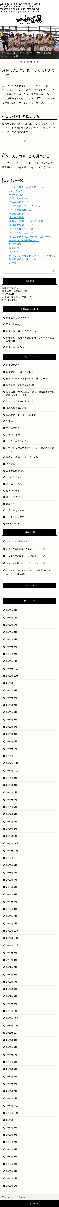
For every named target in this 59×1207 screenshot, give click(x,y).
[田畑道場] (29, 22)
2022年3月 (11, 996)
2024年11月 (12, 763)
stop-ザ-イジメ (17, 191)
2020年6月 (11, 1149)
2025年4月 (11, 727)
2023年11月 (12, 850)
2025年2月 (11, 741)
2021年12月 (12, 1018)
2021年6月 (11, 1062)
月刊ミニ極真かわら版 (21, 229)
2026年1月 (11, 661)
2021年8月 (11, 1047)
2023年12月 (12, 843)
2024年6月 (11, 799)
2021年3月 (11, 1083)
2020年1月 (11, 1186)
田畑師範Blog (13, 324)
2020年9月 (11, 1127)
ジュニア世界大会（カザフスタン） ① (25, 563)
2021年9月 (11, 1040)
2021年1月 (11, 1098)
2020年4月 (11, 1164)
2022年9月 (11, 952)
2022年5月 (11, 982)
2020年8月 (11, 1135)
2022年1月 (11, 1011)
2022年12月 (12, 931)
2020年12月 (12, 1105)
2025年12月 (12, 668)
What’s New (12, 523)
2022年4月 (11, 989)
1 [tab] (21, 62)
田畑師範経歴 (16, 244)
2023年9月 (11, 865)
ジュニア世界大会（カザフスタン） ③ (25, 549)
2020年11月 (12, 1113)
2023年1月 (11, 923)
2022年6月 (11, 974)
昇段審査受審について (21, 225)
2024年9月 (11, 778)
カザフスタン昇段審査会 (18, 541)
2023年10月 (12, 858)
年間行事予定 (13, 497)
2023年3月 (11, 909)
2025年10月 (12, 683)
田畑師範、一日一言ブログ (20, 372)
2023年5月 (11, 894)
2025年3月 (11, 734)
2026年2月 (11, 654)
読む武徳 (14, 248)
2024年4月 (11, 814)
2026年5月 (11, 632)
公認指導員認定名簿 (20, 210)
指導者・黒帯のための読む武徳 (26, 221)
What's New (16, 195)
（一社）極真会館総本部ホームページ (30, 187)
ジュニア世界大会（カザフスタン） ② (25, 556)
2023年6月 (11, 887)
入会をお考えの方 (19, 202)
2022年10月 (12, 945)
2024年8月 (11, 785)
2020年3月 (11, 1171)
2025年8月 (11, 697)
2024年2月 (11, 829)
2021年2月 (11, 1091)
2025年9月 (11, 690)
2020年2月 (11, 1178)
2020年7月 (11, 1142)
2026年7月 (11, 617)
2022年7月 (11, 967)
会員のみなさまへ (19, 198)
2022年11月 (12, 938)
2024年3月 (11, 821)
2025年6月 (11, 712)
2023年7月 (11, 880)
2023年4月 (11, 901)
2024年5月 (11, 807)
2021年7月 (11, 1054)
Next (55, 41)
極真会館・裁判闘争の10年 (24, 240)
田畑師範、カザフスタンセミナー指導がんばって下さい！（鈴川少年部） (31, 572)
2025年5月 (11, 719)
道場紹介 (14, 252)
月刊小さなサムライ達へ (22, 233)
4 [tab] (31, 62)
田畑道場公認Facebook (18, 317)
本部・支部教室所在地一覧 (20, 401)
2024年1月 (11, 836)
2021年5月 (11, 1069)
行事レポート (13, 490)
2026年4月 (11, 639)
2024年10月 (12, 770)
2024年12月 (12, 756)
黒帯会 (13, 262)
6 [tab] (38, 62)
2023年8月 (11, 872)
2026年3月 (11, 646)
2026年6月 (11, 625)
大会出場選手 (16, 214)
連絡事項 (10, 503)
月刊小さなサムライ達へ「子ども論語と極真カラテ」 (30, 449)
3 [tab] (28, 62)
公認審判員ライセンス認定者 (25, 206)
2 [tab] (24, 62)
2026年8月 (11, 610)
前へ (3, 41)
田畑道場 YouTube (15, 347)
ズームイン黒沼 (14, 484)
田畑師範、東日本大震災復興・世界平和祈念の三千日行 (30, 339)
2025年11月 (12, 676)
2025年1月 (11, 748)
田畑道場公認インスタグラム (21, 331)
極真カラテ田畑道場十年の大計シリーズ (31, 236)
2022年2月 (11, 1003)
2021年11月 (12, 1025)
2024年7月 (11, 792)
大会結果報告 (16, 217)
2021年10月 (12, 1032)
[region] (29, 42)
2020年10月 (12, 1120)
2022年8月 (11, 960)
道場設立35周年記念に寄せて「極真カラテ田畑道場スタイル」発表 (30, 393)
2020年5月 (11, 1156)
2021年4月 (11, 1076)
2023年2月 (11, 916)
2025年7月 (11, 705)
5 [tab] (34, 62)
